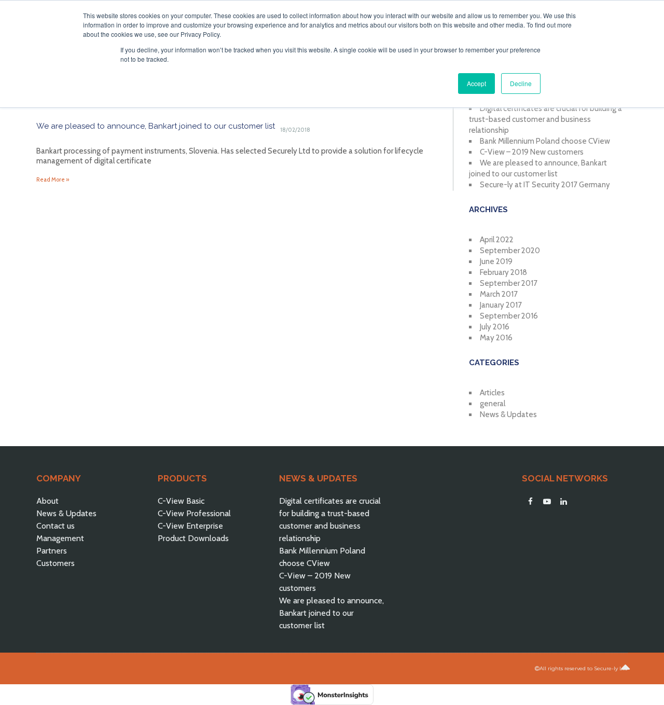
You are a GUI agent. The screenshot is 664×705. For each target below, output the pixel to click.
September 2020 (510, 250)
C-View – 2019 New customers (532, 152)
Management (60, 538)
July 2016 (494, 326)
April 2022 (497, 239)
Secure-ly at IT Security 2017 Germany (545, 184)
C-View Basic (181, 501)
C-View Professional (194, 513)
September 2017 (508, 283)
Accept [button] (476, 83)
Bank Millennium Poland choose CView (545, 141)
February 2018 (503, 272)
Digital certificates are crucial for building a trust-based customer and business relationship (545, 119)
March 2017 (499, 294)
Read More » (52, 179)
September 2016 (509, 316)
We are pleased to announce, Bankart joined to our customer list (155, 126)
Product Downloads (193, 538)
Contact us (55, 526)
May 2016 (496, 337)
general (492, 403)
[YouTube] (547, 501)
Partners (51, 551)
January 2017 (501, 305)
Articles (492, 392)
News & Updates (508, 414)
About (47, 501)
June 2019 (496, 261)
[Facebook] (530, 501)
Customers (55, 563)
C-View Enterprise (190, 526)
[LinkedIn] (563, 501)
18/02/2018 (295, 129)
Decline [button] (521, 83)
